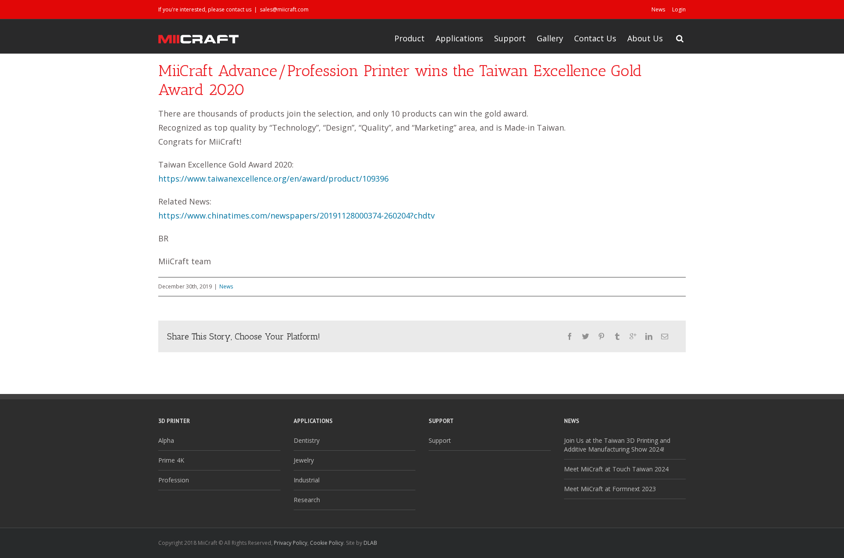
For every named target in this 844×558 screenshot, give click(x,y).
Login (679, 9)
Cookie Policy (326, 543)
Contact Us (595, 38)
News (658, 9)
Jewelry (304, 460)
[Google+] (633, 336)
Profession (173, 480)
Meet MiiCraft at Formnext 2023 (610, 489)
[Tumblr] (617, 336)
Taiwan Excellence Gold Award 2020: (226, 164)
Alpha (166, 440)
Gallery (550, 38)
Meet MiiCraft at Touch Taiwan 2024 (616, 469)
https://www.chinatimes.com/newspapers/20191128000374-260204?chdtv (296, 215)
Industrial (307, 480)
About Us (645, 38)
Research (307, 500)
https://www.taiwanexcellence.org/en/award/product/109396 (273, 178)
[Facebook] (569, 336)
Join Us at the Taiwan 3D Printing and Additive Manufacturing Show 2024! (617, 444)
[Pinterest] (601, 336)
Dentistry (307, 440)
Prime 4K (171, 460)
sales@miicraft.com (284, 9)
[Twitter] (585, 336)
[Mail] (664, 336)
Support (510, 38)
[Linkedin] (648, 336)
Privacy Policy (290, 543)
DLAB (370, 543)
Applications (459, 38)
